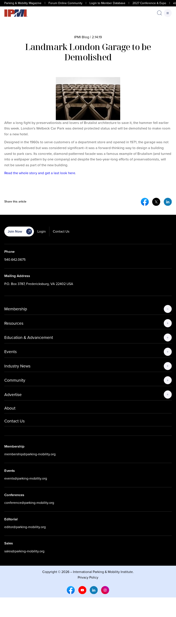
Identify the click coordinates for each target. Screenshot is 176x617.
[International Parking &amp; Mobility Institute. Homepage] (16, 13)
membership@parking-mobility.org (30, 454)
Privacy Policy (88, 577)
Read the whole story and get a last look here (39, 173)
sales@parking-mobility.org (24, 551)
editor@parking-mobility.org (25, 526)
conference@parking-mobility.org (29, 502)
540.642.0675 (15, 259)
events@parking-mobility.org (25, 478)
